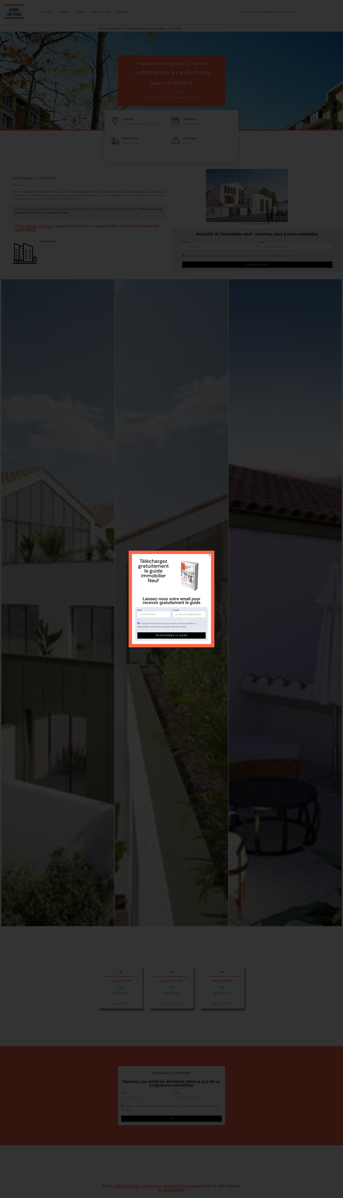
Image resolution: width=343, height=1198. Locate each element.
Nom (139, 610)
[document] (171, 599)
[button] (210, 554)
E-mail (176, 610)
